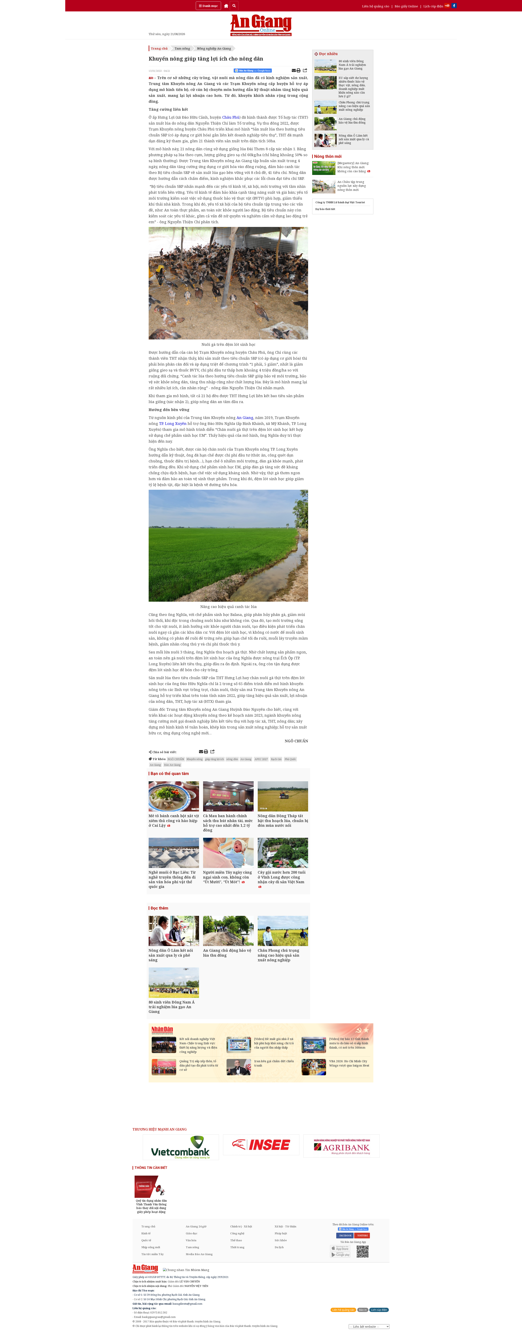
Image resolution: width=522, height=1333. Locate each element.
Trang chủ (159, 48)
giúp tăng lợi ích (214, 759)
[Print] (298, 71)
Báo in (363, 1310)
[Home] (226, 5)
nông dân (232, 759)
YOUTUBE (362, 1235)
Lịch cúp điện (433, 6)
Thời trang (237, 1247)
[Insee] (261, 1144)
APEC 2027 (261, 759)
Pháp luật (281, 1233)
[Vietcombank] (181, 1147)
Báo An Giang (172, 765)
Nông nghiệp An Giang (214, 48)
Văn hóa (191, 1240)
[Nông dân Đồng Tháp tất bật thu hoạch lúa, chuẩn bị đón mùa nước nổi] (283, 796)
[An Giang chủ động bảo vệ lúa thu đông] (228, 931)
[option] (181, 1147)
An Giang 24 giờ (196, 1226)
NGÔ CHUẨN (176, 759)
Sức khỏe (281, 1240)
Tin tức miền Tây (152, 1254)
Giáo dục (191, 1233)
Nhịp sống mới (150, 1247)
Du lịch (279, 1247)
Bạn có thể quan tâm (170, 773)
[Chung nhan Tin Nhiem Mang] (184, 1270)
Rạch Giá (276, 759)
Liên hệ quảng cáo (375, 6)
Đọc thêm (159, 908)
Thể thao (236, 1240)
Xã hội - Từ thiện (285, 1226)
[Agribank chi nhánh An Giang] (341, 1146)
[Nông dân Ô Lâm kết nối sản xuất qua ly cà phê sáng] (174, 931)
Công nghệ (237, 1233)
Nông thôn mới (328, 156)
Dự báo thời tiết (325, 209)
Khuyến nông (195, 759)
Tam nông (182, 48)
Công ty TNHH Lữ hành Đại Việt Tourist (340, 202)
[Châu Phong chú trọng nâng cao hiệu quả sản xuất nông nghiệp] (283, 931)
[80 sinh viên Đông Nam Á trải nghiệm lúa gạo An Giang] (174, 983)
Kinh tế (145, 1233)
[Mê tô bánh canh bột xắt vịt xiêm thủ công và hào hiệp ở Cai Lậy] (174, 796)
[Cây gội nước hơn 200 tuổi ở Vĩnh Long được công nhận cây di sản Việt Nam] (283, 853)
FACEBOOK (345, 1235)
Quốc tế (146, 1240)
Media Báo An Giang (199, 1254)
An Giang (245, 759)
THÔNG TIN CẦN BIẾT (151, 1168)
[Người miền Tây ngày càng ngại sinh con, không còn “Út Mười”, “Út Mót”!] (228, 853)
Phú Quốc (290, 759)
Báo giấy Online (406, 6)
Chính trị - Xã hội (241, 1226)
